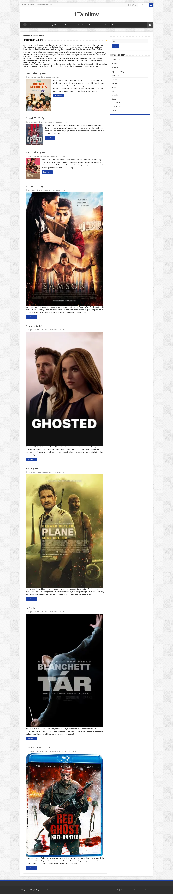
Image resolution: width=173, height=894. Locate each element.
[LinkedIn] (136, 4)
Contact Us (149, 890)
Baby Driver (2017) (36, 152)
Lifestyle (77, 25)
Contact (31, 5)
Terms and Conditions (44, 5)
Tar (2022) (31, 608)
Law (113, 91)
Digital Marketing (56, 25)
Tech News (105, 25)
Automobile (34, 25)
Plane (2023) (33, 468)
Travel (114, 25)
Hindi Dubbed (43, 156)
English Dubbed (43, 751)
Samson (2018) (34, 186)
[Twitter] (133, 4)
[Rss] (128, 4)
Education (115, 75)
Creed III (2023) (35, 118)
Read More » (59, 96)
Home (24, 5)
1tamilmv (140, 890)
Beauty (114, 64)
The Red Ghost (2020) (38, 747)
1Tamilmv (86, 14)
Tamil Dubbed (57, 122)
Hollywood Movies (49, 77)
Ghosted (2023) (34, 326)
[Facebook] (130, 4)
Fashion (68, 25)
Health (114, 87)
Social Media (94, 25)
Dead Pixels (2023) (36, 73)
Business (44, 25)
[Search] (151, 5)
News (84, 25)
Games (114, 83)
